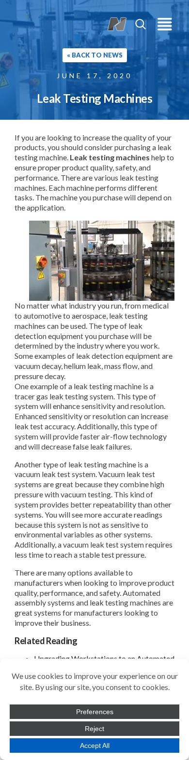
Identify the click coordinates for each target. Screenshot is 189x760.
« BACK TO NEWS (95, 55)
